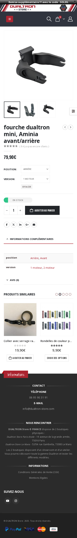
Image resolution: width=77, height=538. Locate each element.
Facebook (7, 225)
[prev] (65, 127)
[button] (9, 19)
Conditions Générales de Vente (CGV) (38, 472)
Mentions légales (38, 477)
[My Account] (70, 19)
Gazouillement (14, 225)
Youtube (7, 500)
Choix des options (57, 357)
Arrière (34, 258)
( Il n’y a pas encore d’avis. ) (34, 146)
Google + (27, 225)
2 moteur (49, 267)
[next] (70, 127)
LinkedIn (20, 225)
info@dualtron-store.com (38, 409)
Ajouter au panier (45, 210)
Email (34, 225)
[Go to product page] (20, 319)
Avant (43, 258)
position (10, 169)
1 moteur (36, 267)
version (9, 179)
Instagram (15, 500)
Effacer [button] (26, 186)
